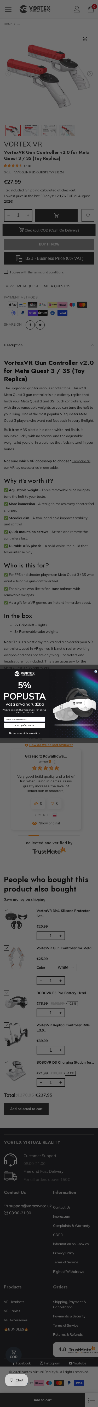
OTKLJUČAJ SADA (24, 725)
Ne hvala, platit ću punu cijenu (24, 733)
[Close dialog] (95, 671)
